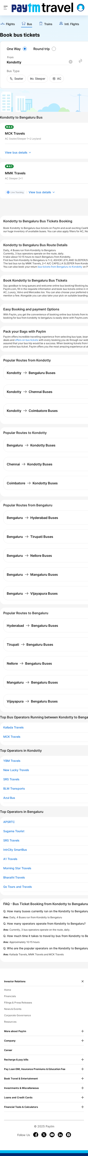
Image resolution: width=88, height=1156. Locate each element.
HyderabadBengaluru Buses (32, 625)
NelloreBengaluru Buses (29, 663)
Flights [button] (10, 24)
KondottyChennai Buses (29, 392)
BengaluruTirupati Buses (30, 537)
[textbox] (39, 62)
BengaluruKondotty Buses (31, 445)
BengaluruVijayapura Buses (32, 593)
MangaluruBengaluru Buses (32, 682)
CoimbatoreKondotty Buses (32, 483)
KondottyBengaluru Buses (31, 373)
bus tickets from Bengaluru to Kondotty (60, 266)
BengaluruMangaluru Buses (32, 574)
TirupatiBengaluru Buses (30, 644)
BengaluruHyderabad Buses (32, 518)
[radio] (17, 48)
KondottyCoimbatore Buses (32, 411)
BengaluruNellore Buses (29, 556)
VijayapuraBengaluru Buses (32, 701)
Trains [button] (48, 24)
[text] (7, 24)
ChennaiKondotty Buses (29, 464)
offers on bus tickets (26, 339)
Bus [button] (29, 24)
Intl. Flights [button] (71, 24)
